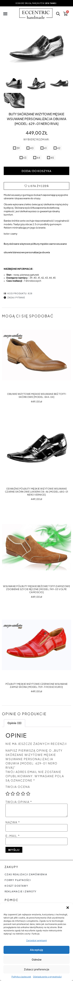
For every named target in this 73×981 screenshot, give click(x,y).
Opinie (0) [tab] (14, 723)
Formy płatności (18, 880)
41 (45, 148)
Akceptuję (36, 950)
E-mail (12, 835)
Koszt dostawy (16, 885)
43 (24, 157)
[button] (67, 907)
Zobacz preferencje (36, 969)
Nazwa (12, 822)
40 (31, 148)
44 (38, 157)
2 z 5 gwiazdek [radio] (13, 794)
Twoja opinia (18, 801)
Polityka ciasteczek (21, 976)
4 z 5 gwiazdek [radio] (23, 794)
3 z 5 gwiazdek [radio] (18, 794)
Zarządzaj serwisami (36, 940)
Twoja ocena (17, 786)
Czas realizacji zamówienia (26, 874)
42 (58, 148)
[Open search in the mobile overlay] (58, 14)
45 (52, 157)
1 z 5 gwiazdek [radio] (7, 794)
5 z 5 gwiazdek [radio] (28, 794)
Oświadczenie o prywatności (47, 976)
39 (18, 148)
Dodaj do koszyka (36, 171)
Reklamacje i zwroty (20, 891)
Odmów (36, 959)
